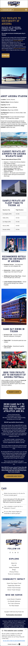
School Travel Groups (14, 587)
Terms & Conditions (14, 574)
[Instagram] (18, 552)
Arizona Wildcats (18, 40)
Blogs (14, 569)
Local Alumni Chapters (14, 599)
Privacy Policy (14, 571)
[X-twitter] (12, 552)
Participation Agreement (14, 614)
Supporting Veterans (14, 585)
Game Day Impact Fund (14, 583)
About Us (14, 563)
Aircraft (14, 565)
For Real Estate (14, 605)
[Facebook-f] (10, 552)
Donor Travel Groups (14, 589)
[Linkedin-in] (15, 552)
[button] (26, 10)
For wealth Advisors (14, 601)
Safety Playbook (14, 567)
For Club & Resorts (14, 603)
